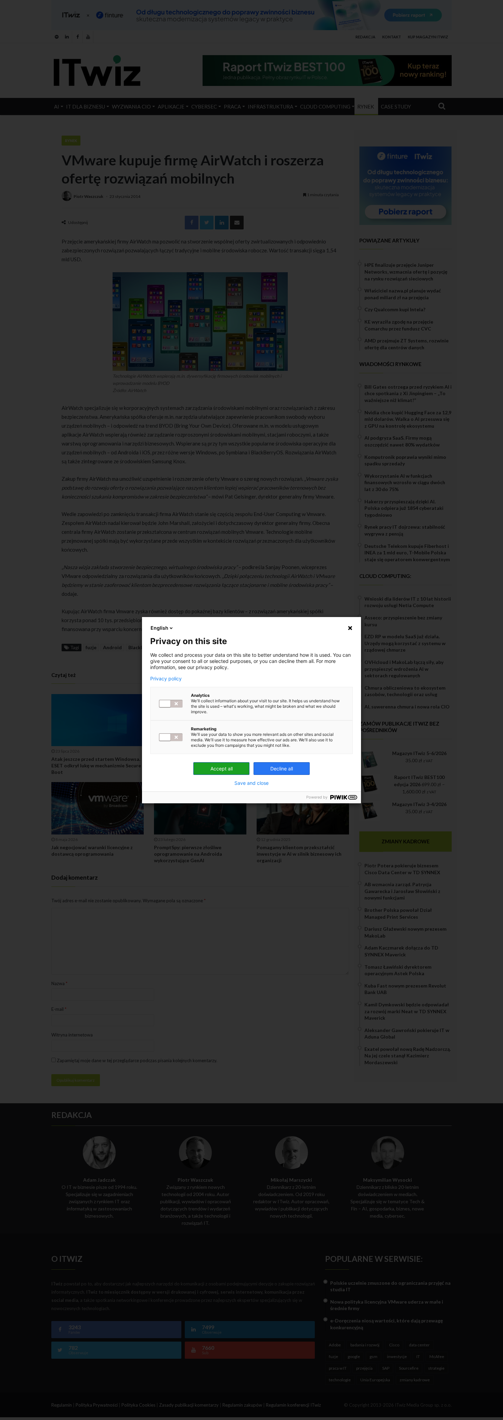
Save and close (251, 783)
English (159, 628)
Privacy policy (166, 678)
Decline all (281, 768)
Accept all (221, 768)
